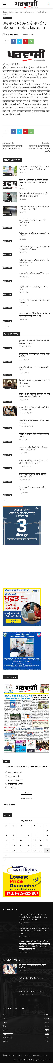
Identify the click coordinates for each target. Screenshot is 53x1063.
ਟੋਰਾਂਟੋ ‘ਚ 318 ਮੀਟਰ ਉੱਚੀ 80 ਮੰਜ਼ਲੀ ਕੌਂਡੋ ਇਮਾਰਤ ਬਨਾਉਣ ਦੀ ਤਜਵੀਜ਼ (39, 149)
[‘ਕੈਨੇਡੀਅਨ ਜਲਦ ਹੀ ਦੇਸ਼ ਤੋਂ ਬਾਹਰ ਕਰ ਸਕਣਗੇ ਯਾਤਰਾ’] (10, 438)
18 (14, 845)
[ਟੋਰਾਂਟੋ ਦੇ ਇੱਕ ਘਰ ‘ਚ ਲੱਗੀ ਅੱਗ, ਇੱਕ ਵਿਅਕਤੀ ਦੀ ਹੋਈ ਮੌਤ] (10, 358)
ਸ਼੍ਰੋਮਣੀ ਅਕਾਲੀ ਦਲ (15, 780)
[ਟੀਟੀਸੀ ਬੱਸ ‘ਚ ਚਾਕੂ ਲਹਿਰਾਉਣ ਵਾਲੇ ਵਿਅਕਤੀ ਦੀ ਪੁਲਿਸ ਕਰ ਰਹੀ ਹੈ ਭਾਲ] (10, 251)
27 (28, 850)
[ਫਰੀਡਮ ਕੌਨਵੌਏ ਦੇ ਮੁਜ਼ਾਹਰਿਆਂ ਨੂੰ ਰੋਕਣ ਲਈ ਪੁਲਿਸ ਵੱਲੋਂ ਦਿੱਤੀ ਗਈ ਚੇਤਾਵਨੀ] (10, 464)
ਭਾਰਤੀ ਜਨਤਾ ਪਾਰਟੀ (15, 784)
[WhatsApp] (31, 41)
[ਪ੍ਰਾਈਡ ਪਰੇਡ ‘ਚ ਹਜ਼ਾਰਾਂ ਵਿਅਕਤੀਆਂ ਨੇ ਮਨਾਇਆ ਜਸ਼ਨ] (10, 224)
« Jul (4, 859)
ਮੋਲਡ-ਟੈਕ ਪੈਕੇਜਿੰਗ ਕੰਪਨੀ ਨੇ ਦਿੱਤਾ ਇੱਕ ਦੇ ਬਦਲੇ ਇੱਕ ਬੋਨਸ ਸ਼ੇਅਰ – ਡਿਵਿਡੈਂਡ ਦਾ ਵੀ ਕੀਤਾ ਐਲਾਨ (34, 930)
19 (21, 845)
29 (41, 850)
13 (28, 840)
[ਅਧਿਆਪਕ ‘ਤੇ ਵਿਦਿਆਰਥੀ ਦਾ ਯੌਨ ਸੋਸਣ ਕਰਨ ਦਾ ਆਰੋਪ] (10, 304)
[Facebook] (13, 41)
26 (21, 850)
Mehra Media (13, 34)
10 (6, 840)
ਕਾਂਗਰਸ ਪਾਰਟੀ (13, 776)
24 (6, 850)
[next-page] (8, 326)
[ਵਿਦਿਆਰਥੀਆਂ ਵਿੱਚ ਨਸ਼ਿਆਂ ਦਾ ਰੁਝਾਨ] (10, 982)
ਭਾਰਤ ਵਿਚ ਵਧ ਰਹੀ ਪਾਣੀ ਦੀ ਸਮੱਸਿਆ (32, 992)
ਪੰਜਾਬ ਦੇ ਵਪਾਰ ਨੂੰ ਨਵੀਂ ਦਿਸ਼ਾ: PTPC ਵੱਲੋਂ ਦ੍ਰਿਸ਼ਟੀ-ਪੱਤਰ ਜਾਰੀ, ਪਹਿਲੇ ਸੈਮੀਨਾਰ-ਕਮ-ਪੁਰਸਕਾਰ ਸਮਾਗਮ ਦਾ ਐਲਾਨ (33, 917)
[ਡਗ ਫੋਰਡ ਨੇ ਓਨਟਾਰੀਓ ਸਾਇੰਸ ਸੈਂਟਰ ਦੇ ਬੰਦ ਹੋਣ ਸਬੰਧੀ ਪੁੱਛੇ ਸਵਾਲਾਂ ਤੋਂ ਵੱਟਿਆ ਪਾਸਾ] (10, 317)
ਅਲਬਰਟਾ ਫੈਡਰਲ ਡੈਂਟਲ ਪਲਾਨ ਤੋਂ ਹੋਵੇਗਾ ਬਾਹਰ (34, 273)
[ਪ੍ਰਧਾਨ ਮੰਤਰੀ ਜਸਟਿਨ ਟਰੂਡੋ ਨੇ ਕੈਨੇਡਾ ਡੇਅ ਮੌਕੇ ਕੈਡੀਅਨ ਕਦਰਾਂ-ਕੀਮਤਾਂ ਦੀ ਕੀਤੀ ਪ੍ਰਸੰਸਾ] (10, 171)
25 (14, 850)
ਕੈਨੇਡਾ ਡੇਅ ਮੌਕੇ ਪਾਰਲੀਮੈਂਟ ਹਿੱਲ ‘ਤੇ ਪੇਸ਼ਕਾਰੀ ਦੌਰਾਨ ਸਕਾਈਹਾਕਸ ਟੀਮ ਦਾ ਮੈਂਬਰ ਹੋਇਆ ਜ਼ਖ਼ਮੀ (33, 182)
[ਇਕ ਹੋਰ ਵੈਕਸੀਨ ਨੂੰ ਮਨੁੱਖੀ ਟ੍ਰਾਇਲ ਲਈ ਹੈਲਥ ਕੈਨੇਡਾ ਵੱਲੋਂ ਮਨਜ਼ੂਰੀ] (10, 411)
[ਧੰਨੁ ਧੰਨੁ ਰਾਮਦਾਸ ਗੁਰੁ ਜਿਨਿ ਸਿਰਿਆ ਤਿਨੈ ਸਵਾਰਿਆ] (10, 969)
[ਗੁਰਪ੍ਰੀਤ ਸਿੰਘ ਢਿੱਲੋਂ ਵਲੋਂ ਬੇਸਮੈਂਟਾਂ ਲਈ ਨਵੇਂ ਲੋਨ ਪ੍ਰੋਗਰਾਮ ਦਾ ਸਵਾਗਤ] (10, 344)
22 (41, 845)
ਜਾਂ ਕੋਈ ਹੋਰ (12, 788)
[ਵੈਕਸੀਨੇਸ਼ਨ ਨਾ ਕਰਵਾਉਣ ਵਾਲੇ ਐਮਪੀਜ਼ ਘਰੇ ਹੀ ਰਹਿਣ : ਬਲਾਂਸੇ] (10, 384)
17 (6, 845)
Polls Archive (9, 804)
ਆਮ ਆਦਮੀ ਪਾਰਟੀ (15, 772)
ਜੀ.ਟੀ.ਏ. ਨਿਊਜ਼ (13, 12)
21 (35, 845)
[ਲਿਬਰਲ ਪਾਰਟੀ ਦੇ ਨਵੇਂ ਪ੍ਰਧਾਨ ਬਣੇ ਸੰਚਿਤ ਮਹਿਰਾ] (10, 491)
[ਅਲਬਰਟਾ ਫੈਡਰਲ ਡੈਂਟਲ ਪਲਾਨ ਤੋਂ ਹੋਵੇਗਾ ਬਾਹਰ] (10, 277)
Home (5, 12)
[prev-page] (4, 326)
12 (21, 840)
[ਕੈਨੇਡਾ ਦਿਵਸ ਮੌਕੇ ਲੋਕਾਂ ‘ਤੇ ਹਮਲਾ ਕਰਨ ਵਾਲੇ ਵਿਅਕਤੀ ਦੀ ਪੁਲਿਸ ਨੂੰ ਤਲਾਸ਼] (10, 197)
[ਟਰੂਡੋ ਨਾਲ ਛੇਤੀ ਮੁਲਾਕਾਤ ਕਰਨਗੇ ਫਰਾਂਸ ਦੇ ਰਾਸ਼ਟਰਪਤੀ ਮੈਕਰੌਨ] (10, 478)
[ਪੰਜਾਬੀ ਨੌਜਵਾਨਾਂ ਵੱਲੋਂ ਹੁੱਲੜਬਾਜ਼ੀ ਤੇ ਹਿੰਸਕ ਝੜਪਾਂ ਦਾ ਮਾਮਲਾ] (10, 424)
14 (35, 840)
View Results (26, 798)
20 (28, 845)
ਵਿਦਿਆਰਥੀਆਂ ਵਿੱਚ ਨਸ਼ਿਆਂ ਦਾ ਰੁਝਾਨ (31, 978)
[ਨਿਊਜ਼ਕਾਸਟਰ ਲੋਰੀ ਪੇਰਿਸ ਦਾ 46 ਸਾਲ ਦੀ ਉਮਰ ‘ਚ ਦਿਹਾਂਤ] (10, 237)
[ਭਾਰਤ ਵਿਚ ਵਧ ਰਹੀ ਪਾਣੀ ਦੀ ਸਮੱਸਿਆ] (10, 995)
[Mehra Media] (4, 34)
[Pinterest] (25, 41)
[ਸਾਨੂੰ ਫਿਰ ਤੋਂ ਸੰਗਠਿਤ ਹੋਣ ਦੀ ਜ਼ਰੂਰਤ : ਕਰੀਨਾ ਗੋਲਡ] (10, 291)
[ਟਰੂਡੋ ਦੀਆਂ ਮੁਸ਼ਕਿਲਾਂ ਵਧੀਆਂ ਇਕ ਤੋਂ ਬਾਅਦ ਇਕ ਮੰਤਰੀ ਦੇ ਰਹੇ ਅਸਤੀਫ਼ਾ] (10, 451)
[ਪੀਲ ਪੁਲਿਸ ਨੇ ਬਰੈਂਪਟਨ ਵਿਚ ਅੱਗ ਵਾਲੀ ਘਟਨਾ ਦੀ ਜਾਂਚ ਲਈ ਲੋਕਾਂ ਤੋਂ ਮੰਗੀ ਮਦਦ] (10, 211)
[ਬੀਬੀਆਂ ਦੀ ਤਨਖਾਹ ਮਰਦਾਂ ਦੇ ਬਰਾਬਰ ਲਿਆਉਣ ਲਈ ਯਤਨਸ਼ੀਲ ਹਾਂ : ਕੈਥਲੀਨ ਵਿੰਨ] (10, 398)
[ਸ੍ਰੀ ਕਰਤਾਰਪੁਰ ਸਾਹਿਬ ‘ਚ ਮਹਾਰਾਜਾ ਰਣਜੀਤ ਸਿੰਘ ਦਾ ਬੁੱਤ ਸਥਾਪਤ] (10, 264)
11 (14, 840)
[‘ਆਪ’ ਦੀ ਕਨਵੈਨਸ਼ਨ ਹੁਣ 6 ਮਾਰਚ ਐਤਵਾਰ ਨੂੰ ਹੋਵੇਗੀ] (10, 371)
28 (35, 850)
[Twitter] (19, 41)
